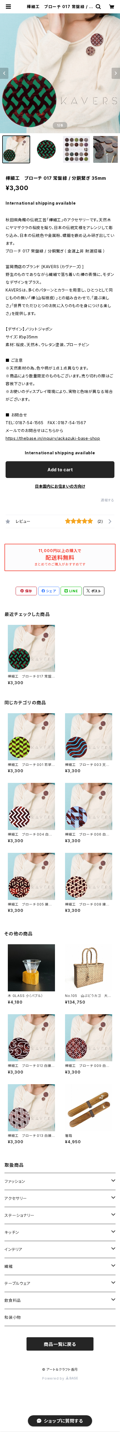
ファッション (14, 1181)
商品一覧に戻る (60, 1344)
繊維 (8, 1266)
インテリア (13, 1249)
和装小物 (12, 1317)
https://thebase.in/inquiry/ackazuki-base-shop (53, 438)
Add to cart (60, 469)
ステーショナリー (19, 1215)
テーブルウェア (17, 1283)
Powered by (54, 1378)
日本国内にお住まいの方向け (60, 486)
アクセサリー (15, 1198)
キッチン (11, 1232)
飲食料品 (12, 1300)
